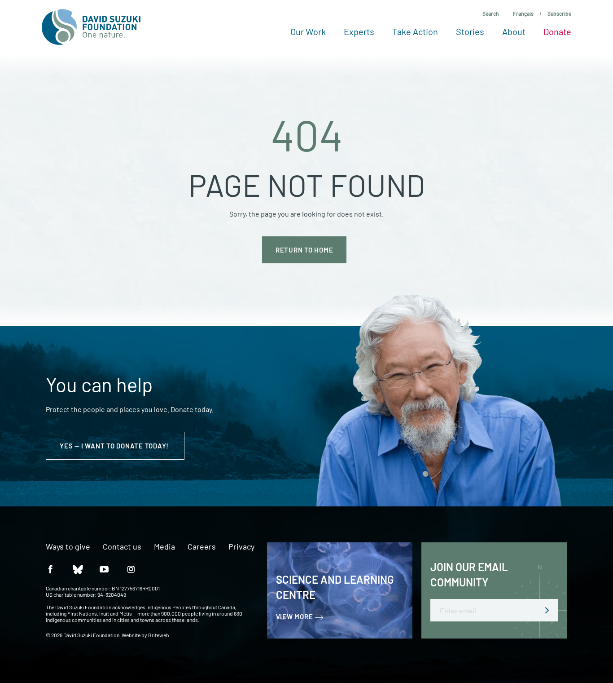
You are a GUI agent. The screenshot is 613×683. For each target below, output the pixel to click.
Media (164, 546)
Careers (202, 546)
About (513, 31)
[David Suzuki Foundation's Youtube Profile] (104, 568)
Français (523, 13)
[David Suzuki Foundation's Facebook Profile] (50, 568)
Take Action (415, 31)
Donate (557, 31)
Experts (359, 31)
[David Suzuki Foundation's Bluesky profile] (77, 568)
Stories (470, 31)
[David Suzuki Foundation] (91, 27)
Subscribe (559, 13)
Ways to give (68, 546)
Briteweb (158, 635)
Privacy (241, 546)
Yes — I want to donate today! (115, 446)
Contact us (122, 546)
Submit (547, 610)
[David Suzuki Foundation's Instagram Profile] (131, 568)
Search (490, 13)
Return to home (304, 250)
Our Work (308, 31)
